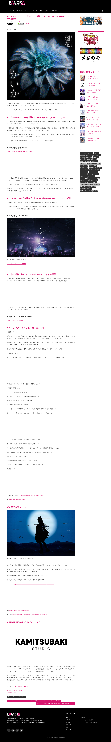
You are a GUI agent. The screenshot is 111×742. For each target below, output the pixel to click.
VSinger (94, 161)
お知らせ (47, 11)
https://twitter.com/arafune (17, 499)
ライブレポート (84, 186)
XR (90, 163)
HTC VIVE (54, 11)
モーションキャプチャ (85, 184)
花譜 (89, 188)
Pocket (27, 24)
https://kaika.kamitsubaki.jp (15, 320)
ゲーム (96, 174)
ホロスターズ (94, 180)
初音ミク (83, 188)
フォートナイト (84, 180)
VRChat (88, 161)
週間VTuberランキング (86, 190)
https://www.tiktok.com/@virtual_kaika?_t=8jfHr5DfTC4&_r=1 (30, 615)
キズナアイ (83, 174)
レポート (19, 11)
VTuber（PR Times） (26, 21)
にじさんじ (93, 165)
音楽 (95, 190)
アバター (98, 167)
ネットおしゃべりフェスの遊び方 (90, 47)
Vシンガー (10, 696)
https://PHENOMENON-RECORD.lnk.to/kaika (20, 151)
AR (96, 153)
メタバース (34, 11)
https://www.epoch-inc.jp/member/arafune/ (30, 495)
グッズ (90, 174)
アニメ (91, 167)
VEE (95, 159)
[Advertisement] (75, 4)
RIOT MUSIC (88, 159)
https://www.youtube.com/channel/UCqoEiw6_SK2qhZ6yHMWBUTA (34, 584)
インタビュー (84, 172)
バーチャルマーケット (94, 178)
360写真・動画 (84, 153)
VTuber (27, 11)
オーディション (93, 172)
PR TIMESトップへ (12, 693)
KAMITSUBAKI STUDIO (86, 157)
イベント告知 (95, 169)
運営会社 (83, 717)
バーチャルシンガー (22, 696)
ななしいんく (84, 165)
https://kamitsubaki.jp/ (21, 686)
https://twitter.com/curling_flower (19, 610)
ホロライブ (84, 182)
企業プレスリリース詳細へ (15, 690)
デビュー (83, 176)
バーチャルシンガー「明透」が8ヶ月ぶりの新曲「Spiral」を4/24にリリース (55, 704)
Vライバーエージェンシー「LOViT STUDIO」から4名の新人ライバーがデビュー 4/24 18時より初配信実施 (34, 701)
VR (41, 11)
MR (82, 159)
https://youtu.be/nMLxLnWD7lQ (16, 264)
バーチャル (83, 178)
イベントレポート (85, 169)
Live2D (95, 157)
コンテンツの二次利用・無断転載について (91, 722)
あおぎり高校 (97, 163)
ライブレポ (95, 184)
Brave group (84, 155)
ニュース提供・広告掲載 (87, 720)
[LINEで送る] (21, 24)
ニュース (12, 11)
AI (91, 153)
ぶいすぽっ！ (84, 167)
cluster (91, 155)
